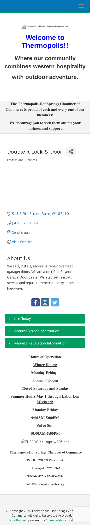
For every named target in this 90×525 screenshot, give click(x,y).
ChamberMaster (56, 520)
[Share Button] (71, 151)
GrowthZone (17, 520)
